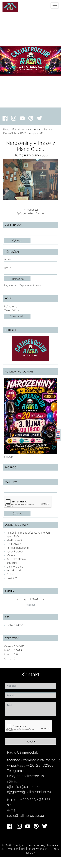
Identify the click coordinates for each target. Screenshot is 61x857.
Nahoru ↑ (30, 852)
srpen (26, 599)
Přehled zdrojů (15, 625)
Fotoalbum (18, 129)
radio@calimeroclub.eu (25, 815)
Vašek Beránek (15, 551)
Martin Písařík (14, 540)
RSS (2, 848)
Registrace (10, 285)
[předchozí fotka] (8, 180)
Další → (40, 213)
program (8, 456)
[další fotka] (52, 180)
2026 (35, 599)
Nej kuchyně (14, 544)
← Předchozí (30, 209)
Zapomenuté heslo (30, 285)
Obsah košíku (17, 316)
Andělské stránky (16, 559)
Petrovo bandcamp (18, 547)
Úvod (6, 129)
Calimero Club (15, 566)
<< (17, 599)
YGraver (11, 555)
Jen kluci (12, 562)
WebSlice (13, 848)
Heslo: (8, 268)
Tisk (23, 848)
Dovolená (12, 577)
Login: (8, 259)
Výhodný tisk (14, 570)
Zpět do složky (25, 213)
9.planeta (12, 574)
